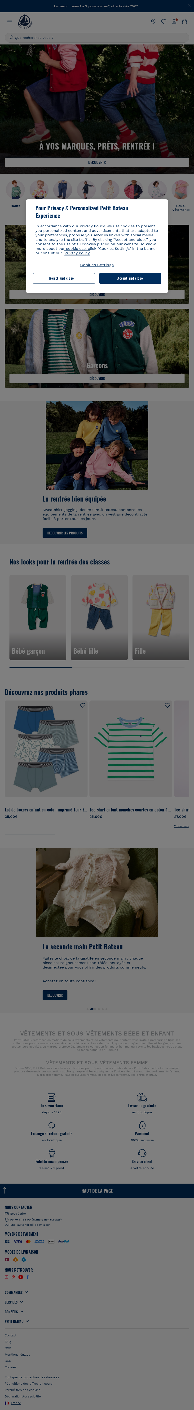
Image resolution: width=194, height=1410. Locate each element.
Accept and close (130, 278)
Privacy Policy (77, 253)
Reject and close (61, 278)
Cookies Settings (97, 265)
